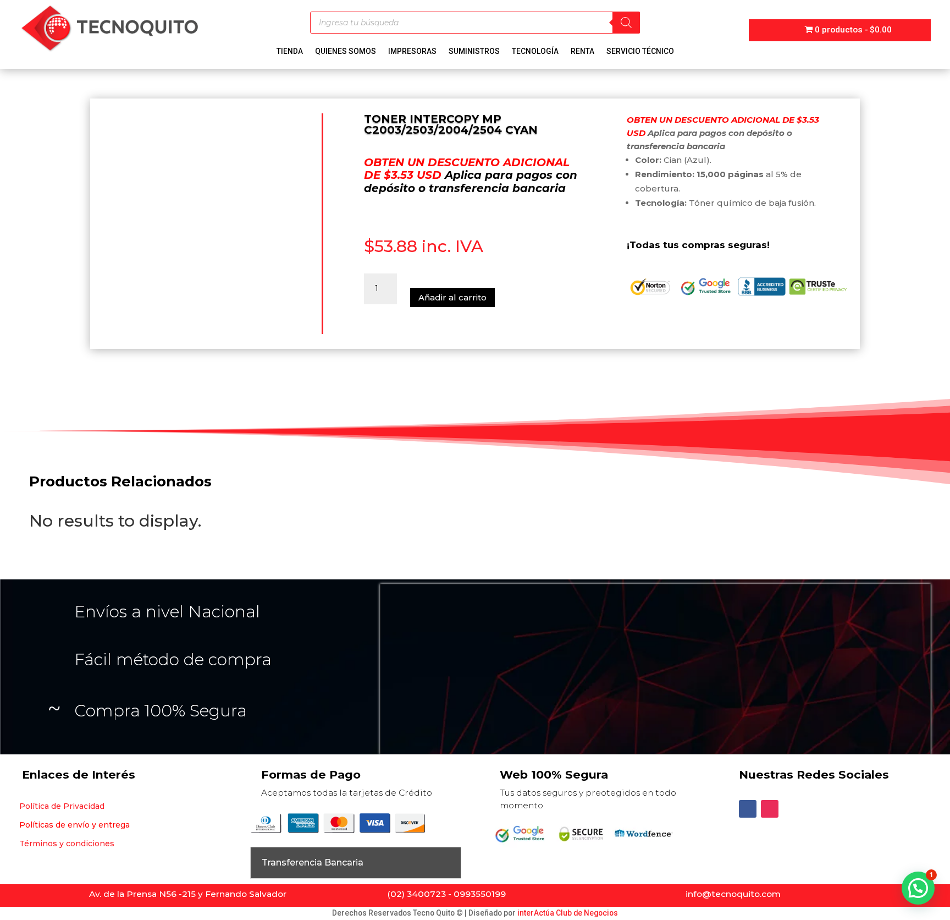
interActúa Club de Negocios (567, 912)
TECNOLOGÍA (535, 51)
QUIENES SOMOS (345, 51)
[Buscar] (626, 23)
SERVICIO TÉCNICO (640, 51)
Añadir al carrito (452, 297)
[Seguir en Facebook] (747, 809)
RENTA (582, 51)
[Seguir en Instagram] (769, 809)
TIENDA (290, 51)
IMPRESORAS (412, 51)
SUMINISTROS (474, 51)
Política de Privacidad (61, 806)
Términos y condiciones (66, 843)
